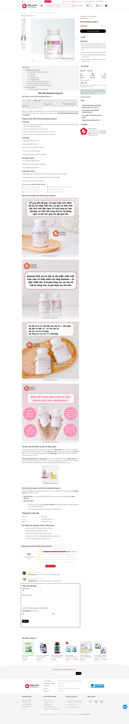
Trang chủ (24, 12)
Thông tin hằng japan (27, 700)
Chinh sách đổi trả (48, 704)
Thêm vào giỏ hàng (93, 31)
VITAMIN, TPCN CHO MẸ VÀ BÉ (36, 12)
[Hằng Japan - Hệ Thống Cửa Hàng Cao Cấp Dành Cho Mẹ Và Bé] (29, 6)
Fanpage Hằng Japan (46, 521)
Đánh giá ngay (50, 566)
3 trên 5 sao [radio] (55, 589)
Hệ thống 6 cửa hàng (78, 1)
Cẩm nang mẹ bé (26, 702)
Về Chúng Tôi (67, 1)
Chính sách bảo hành (49, 702)
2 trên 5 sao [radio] (45, 589)
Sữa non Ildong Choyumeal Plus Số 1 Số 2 (72, 656)
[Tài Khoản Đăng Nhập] (97, 5)
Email (53, 613)
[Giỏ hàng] (106, 6)
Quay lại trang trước (29, 15)
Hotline (90, 1)
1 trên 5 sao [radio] (36, 589)
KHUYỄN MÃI (48, 1)
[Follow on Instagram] (96, 701)
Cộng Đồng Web (86, 714)
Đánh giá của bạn (25, 589)
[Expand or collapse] (77, 67)
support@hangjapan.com (47, 519)
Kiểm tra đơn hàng (26, 706)
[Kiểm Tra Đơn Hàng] (87, 5)
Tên (23, 613)
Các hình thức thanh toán (50, 706)
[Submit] (73, 5)
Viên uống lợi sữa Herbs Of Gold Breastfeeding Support (57, 656)
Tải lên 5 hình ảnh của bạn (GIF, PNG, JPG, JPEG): (35, 608)
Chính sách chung (48, 700)
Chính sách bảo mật (26, 704)
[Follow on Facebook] (90, 701)
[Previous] (29, 38)
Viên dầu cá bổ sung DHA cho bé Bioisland (85, 656)
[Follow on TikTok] (102, 701)
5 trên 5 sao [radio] (36, 591)
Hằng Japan (44, 516)
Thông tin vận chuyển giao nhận (51, 708)
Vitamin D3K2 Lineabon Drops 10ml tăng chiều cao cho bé (100, 656)
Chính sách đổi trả (85, 97)
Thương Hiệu (79, 5)
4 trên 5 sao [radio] (64, 589)
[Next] (76, 38)
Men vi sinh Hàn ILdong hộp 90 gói (28, 656)
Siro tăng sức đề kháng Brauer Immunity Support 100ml (43, 656)
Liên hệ (23, 708)
